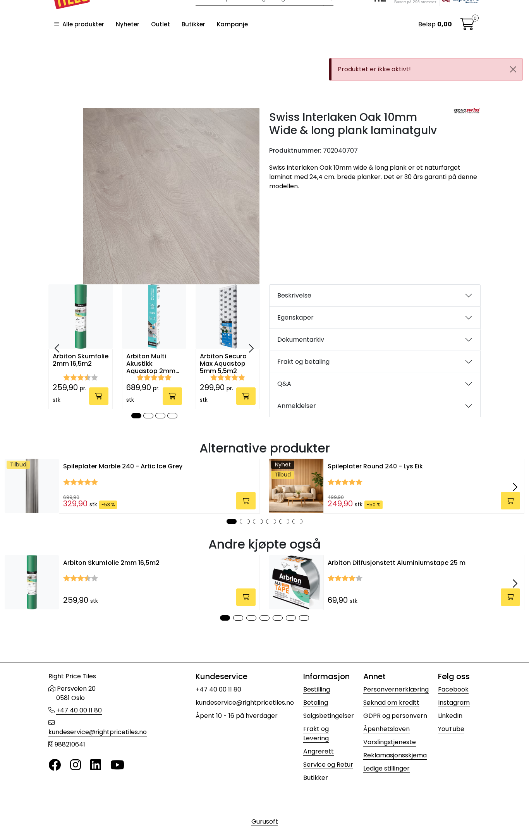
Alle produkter (81, 24)
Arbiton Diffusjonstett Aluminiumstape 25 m (396, 562)
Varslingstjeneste (389, 742)
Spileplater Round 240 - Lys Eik (375, 466)
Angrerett (318, 751)
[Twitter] (54, 765)
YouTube (451, 728)
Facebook (453, 689)
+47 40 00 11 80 (79, 710)
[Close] (513, 69)
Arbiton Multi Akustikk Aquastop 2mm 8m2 (150, 363)
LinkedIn (450, 715)
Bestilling (316, 689)
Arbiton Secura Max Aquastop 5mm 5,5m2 (223, 363)
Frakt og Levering (316, 733)
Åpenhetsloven (386, 728)
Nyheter (127, 24)
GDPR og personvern (395, 715)
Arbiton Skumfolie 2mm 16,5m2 (80, 360)
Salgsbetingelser (328, 715)
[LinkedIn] (95, 765)
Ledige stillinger (386, 768)
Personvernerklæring (396, 689)
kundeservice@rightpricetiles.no (97, 732)
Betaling (315, 702)
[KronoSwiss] (467, 111)
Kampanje (232, 24)
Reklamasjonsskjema (395, 755)
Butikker (193, 24)
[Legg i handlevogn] (98, 396)
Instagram (454, 702)
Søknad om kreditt (391, 702)
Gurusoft (264, 821)
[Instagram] (75, 765)
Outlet (160, 24)
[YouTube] (117, 765)
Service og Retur (328, 764)
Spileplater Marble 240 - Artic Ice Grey (122, 466)
